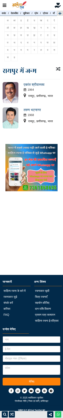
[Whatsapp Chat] (58, 414)
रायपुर (31, 95)
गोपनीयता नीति (21, 401)
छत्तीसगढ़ (41, 95)
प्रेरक (45, 13)
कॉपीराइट (44, 401)
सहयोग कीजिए (42, 302)
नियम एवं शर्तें (33, 401)
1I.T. (25, 410)
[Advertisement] (31, 243)
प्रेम (36, 13)
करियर (7, 308)
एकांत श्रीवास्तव (34, 84)
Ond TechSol (36, 410)
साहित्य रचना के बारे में (15, 290)
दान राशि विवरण (43, 308)
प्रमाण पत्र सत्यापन (45, 314)
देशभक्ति (14, 13)
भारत (50, 95)
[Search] (5, 414)
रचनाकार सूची (42, 290)
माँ (54, 13)
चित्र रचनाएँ (41, 296)
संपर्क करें (8, 302)
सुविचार (26, 13)
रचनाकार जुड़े (10, 296)
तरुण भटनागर (32, 110)
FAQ (6, 314)
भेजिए (31, 381)
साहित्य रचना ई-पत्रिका (47, 320)
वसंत (4, 13)
